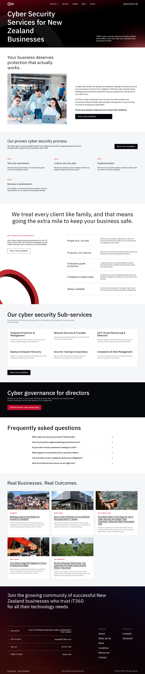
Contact (92, 4)
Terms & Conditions (23, 671)
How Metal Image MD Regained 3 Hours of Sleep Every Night (28, 564)
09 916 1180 (66, 647)
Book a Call (67, 654)
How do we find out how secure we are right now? (53, 463)
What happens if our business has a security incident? (55, 453)
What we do (105, 638)
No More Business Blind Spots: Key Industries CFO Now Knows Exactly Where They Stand (70, 565)
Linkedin (127, 633)
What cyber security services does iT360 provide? (53, 437)
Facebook (128, 638)
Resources (104, 652)
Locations (104, 648)
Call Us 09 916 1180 (130, 4)
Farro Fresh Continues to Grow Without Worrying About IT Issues (72, 517)
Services (53, 4)
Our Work (65, 4)
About (84, 4)
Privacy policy (11, 671)
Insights (75, 4)
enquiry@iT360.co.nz (63, 639)
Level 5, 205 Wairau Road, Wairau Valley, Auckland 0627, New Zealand (50, 631)
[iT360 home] (25, 4)
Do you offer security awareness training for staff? (54, 447)
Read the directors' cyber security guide (24, 407)
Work (101, 643)
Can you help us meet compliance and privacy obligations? (57, 458)
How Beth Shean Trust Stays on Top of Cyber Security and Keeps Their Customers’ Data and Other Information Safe (116, 520)
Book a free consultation (87, 116)
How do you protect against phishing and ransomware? (56, 442)
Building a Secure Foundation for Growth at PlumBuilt (25, 517)
